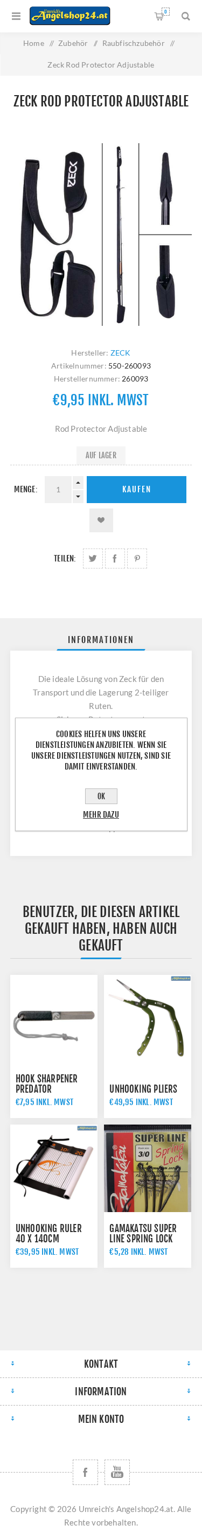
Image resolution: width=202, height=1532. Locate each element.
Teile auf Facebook (115, 558)
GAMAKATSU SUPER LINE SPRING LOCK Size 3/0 (143, 1239)
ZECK (120, 352)
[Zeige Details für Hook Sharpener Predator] (53, 1018)
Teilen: (65, 558)
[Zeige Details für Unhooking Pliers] (147, 1018)
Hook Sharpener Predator (47, 1084)
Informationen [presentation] (101, 639)
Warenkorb (165, 12)
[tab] (101, 640)
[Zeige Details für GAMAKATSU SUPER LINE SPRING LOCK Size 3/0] (147, 1168)
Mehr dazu (101, 815)
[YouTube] (117, 1472)
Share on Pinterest (137, 558)
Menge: (26, 489)
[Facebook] (85, 1472)
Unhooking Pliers (143, 1089)
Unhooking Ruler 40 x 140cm (49, 1234)
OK (101, 796)
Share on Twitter (93, 558)
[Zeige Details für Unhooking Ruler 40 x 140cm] (53, 1168)
